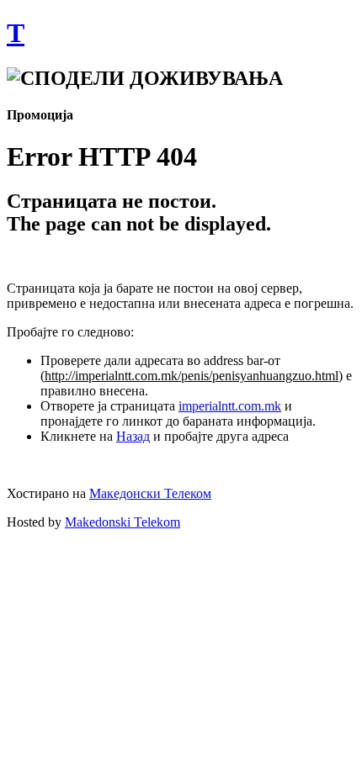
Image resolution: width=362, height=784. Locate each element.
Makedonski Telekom (122, 522)
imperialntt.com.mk (229, 406)
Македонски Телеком (150, 493)
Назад (133, 436)
